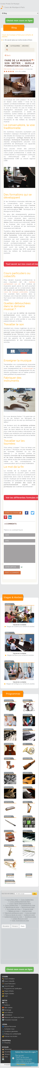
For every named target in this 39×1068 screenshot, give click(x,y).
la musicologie (27, 368)
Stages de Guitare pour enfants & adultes (20, 626)
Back (8, 55)
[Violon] (29, 877)
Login (6, 996)
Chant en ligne (27, 911)
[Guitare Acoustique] (29, 783)
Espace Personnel (10, 1026)
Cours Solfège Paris (11, 905)
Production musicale (10, 1020)
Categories (15, 46)
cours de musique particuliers (16, 292)
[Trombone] (10, 870)
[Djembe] (10, 769)
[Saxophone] (10, 856)
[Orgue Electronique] (10, 841)
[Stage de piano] (19, 651)
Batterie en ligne (14, 911)
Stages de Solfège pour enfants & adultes (20, 684)
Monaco (7, 1054)
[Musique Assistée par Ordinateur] (29, 827)
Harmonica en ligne (28, 907)
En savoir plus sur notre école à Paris (18, 40)
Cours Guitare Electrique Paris (20, 901)
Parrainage (7, 1010)
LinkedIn (10, 517)
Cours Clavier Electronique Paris (20, 903)
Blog (5, 1002)
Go (35, 894)
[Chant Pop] (29, 725)
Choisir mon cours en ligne (20, 20)
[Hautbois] (10, 827)
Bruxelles (8, 1052)
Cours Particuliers (9, 983)
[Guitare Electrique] (29, 798)
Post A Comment (12, 573)
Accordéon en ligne (14, 909)
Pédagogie (7, 69)
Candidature (8, 1015)
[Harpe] (29, 812)
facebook (26, 513)
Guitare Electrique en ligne (13, 917)
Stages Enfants (9, 991)
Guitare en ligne (29, 915)
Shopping (7, 1042)
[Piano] (29, 841)
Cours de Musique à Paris (14, 7)
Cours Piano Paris (12, 899)
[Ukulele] (10, 877)
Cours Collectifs (9, 981)
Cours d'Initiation (9, 978)
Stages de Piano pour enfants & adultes (20, 655)
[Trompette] (29, 862)
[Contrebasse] (10, 754)
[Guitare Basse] (10, 798)
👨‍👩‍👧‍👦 (3, 981)
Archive (25, 46)
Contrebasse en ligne (28, 905)
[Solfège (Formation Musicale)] (29, 856)
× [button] (36, 1052)
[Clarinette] (10, 740)
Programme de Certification (13, 988)
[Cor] (29, 754)
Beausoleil (8, 1049)
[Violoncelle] (10, 883)
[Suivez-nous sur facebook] (3, 1060)
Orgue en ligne (28, 909)
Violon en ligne (30, 913)
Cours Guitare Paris (27, 899)
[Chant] (10, 725)
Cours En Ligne (9, 986)
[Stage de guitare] (19, 622)
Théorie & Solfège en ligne (14, 913)
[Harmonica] (10, 812)
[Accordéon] (10, 711)
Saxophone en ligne (12, 907)
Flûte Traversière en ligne (20, 920)
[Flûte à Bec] (29, 769)
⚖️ (3, 1031)
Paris (6, 1056)
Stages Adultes (9, 993)
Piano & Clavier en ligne (13, 915)
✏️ (3, 978)
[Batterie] (29, 711)
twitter (32, 513)
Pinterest (5, 517)
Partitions (7, 1005)
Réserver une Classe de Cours (14, 1017)
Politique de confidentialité (12, 1034)
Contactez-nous (9, 1029)
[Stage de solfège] (19, 679)
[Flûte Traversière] (10, 783)
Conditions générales (11, 1031)
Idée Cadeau (8, 1007)
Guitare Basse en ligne (20, 918)
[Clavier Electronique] (29, 740)
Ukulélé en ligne (30, 917)
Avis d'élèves (8, 1012)
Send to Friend (12, 513)
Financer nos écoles (10, 1036)
